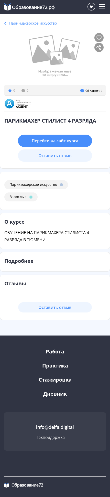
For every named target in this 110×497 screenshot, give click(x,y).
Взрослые (18, 196)
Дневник (55, 394)
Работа (55, 351)
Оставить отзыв (55, 155)
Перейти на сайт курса (55, 141)
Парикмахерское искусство (33, 23)
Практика (55, 365)
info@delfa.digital (55, 427)
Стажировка (55, 379)
